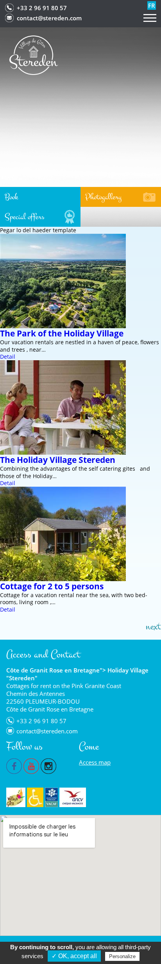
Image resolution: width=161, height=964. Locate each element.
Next (153, 626)
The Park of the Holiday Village (61, 333)
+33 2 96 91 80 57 (42, 8)
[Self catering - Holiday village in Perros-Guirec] (33, 54)
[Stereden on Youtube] (31, 765)
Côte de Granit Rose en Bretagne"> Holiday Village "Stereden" (77, 674)
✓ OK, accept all (74, 956)
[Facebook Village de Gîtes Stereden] (14, 765)
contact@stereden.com (49, 18)
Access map (95, 762)
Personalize (122, 956)
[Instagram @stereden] (48, 765)
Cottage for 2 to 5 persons (52, 586)
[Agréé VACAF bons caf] (51, 797)
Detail (7, 356)
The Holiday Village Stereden (57, 459)
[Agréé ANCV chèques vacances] (72, 797)
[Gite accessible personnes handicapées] (35, 797)
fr (151, 5)
